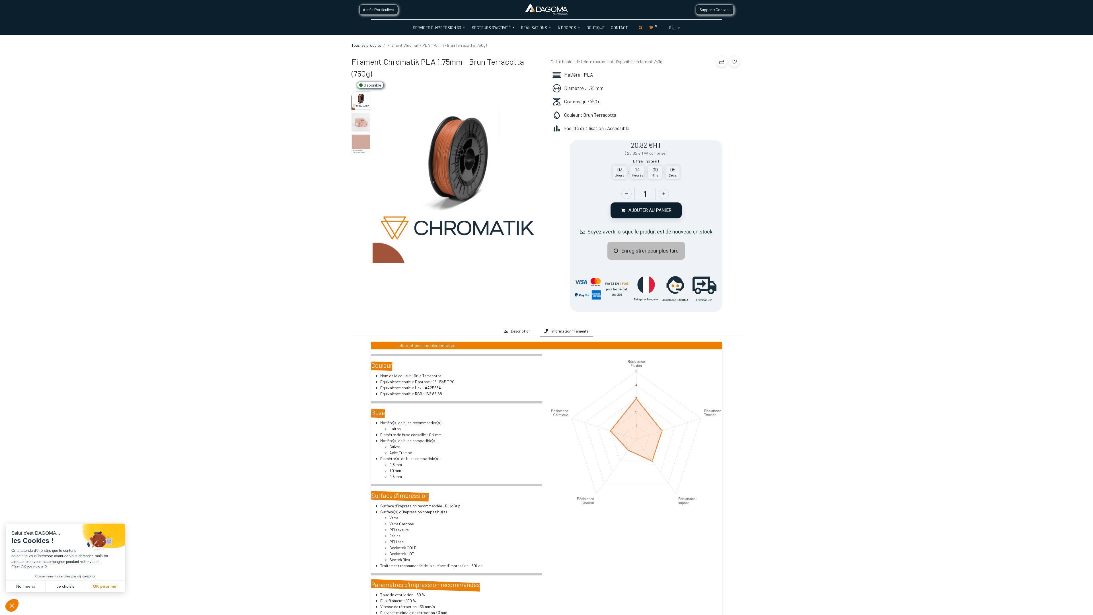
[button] (385, 177)
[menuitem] (595, 27)
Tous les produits (366, 45)
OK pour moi (105, 586)
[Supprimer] (626, 194)
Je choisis (65, 586)
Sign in (674, 27)
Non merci (25, 586)
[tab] (517, 331)
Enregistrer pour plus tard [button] (649, 251)
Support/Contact (714, 9)
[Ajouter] (664, 194)
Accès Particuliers (378, 9)
